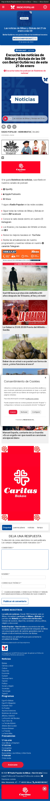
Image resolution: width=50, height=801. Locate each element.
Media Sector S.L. (28, 420)
